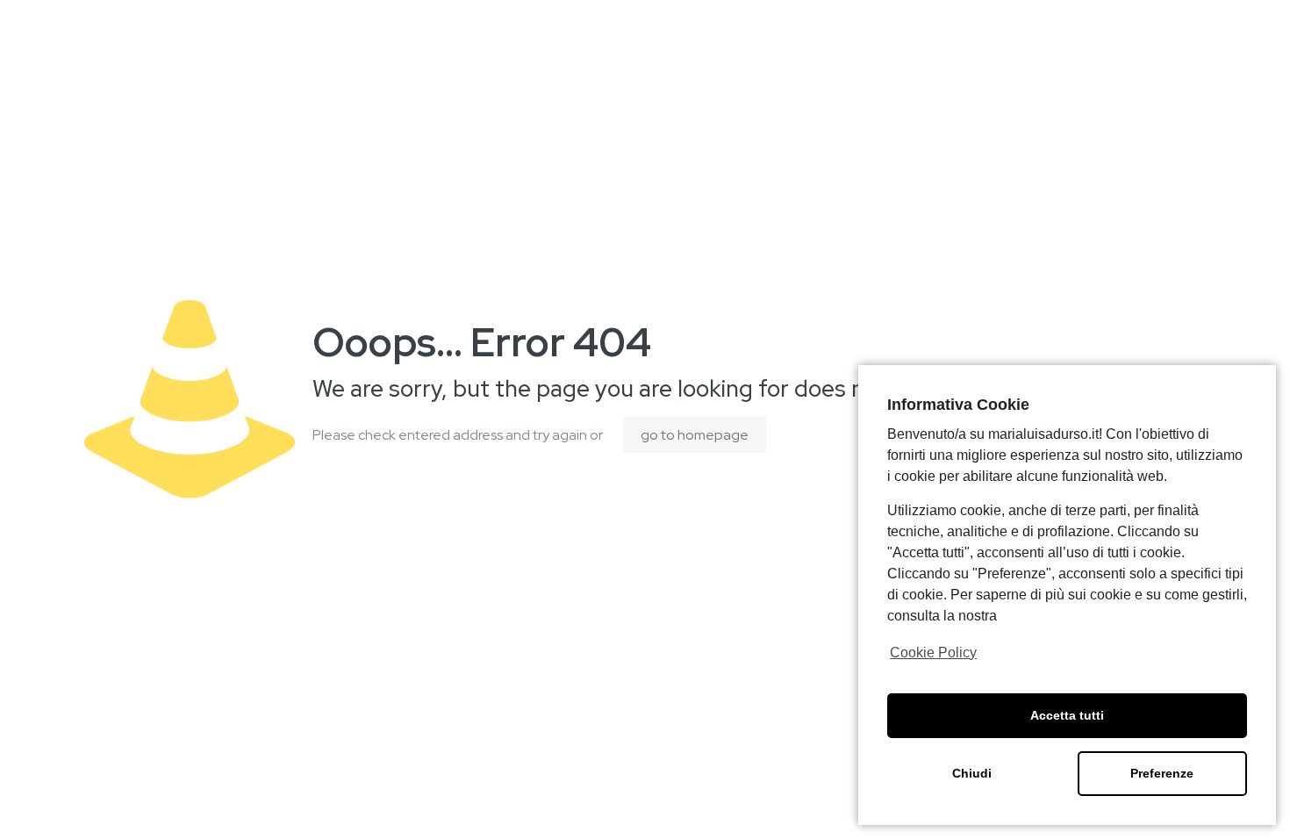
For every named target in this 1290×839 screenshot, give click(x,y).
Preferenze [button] (1161, 773)
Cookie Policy (933, 652)
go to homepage (695, 435)
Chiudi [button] (972, 773)
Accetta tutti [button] (1067, 715)
